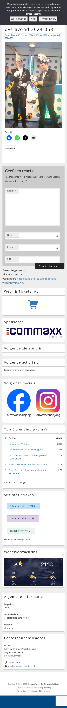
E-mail (10, 246)
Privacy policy (48, 19)
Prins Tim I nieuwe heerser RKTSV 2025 (28, 464)
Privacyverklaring (44, 687)
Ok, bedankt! (18, 19)
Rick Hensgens (44, 691)
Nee (33, 19)
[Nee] (63, 12)
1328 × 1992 (41, 35)
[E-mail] (38, 677)
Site (9, 258)
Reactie (11, 190)
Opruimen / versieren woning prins (26, 449)
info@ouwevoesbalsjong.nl (21, 666)
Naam (10, 234)
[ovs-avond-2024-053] (33, 126)
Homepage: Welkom (19, 443)
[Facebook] (31, 677)
